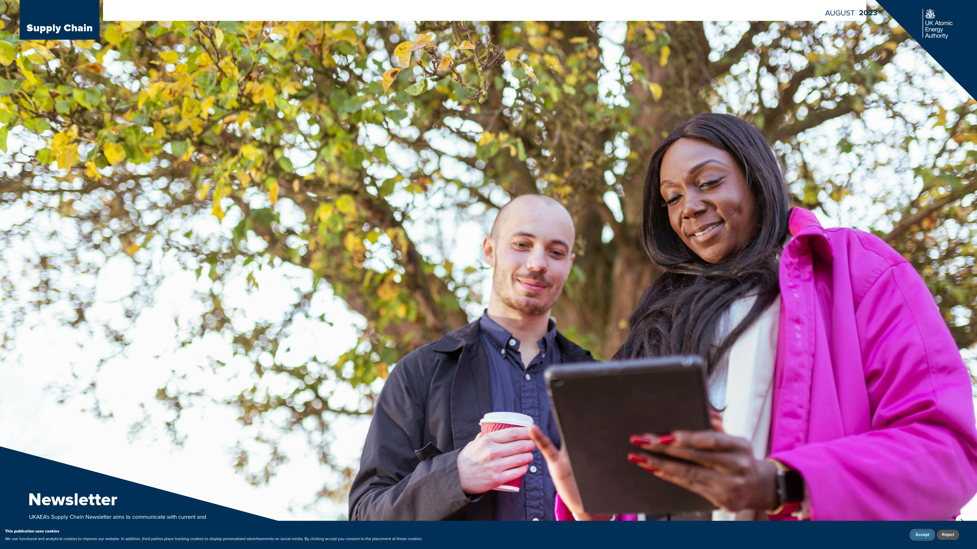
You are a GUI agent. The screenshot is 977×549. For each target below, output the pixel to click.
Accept (922, 534)
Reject (948, 534)
